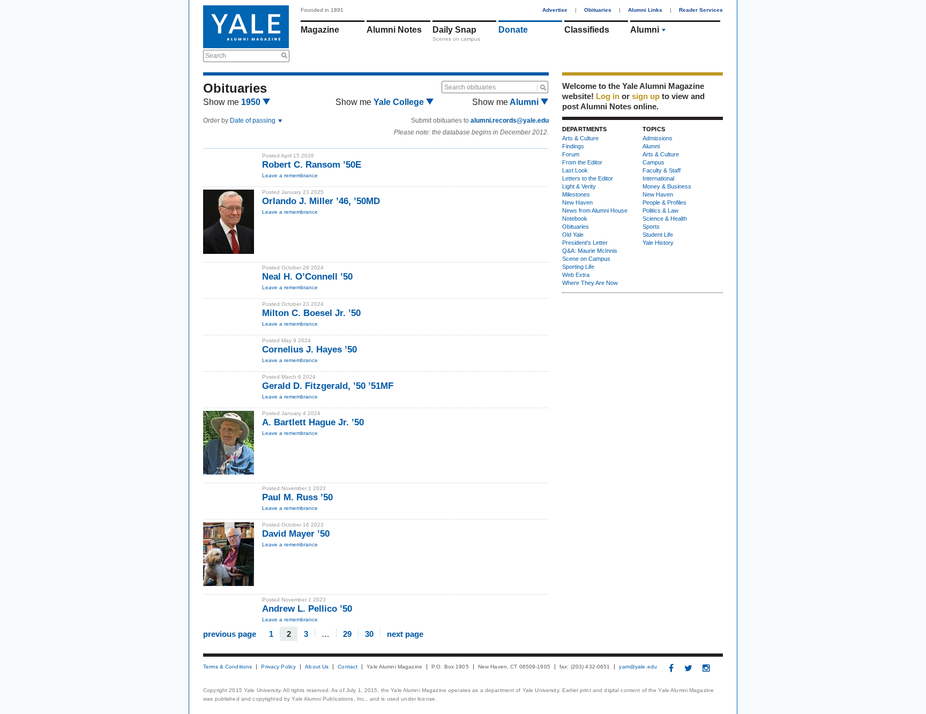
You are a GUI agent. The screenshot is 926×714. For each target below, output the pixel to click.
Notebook (574, 218)
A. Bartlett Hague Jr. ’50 (313, 422)
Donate (513, 29)
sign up (646, 96)
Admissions (658, 138)
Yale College (400, 102)
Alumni (644, 29)
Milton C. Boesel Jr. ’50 (311, 313)
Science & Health (665, 218)
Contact (347, 667)
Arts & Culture (580, 138)
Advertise (554, 10)
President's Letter (585, 242)
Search (215, 55)
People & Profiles (664, 202)
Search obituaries (470, 87)
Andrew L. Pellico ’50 (307, 609)
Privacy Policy (278, 667)
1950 (252, 102)
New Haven (577, 202)
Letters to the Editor (587, 178)
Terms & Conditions (227, 667)
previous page (229, 633)
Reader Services (701, 10)
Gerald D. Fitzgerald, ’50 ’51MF (327, 386)
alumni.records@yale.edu (510, 120)
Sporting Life (578, 267)
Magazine (320, 29)
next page (405, 633)
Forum (570, 154)
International (658, 178)
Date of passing (253, 120)
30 (369, 633)
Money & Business (667, 186)
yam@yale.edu (638, 667)
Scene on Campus (586, 258)
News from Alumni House (595, 210)
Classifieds (586, 29)
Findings (573, 146)
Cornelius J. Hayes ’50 (309, 349)
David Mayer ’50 (296, 534)
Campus (653, 162)
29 (347, 633)
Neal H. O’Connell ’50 (307, 277)
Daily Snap (454, 29)
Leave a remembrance (290, 175)
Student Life (658, 234)
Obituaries (597, 10)
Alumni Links (645, 10)
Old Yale (573, 234)
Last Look (575, 170)
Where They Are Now (590, 283)
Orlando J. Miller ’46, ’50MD (321, 201)
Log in (607, 96)
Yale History (658, 242)
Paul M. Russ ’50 (297, 497)
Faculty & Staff (662, 170)
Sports (651, 226)
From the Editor (582, 162)
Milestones (576, 194)
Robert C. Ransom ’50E (311, 165)
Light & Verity (579, 186)
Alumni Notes (394, 29)
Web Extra (575, 275)
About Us (316, 667)
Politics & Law (660, 210)
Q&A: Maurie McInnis (589, 250)
